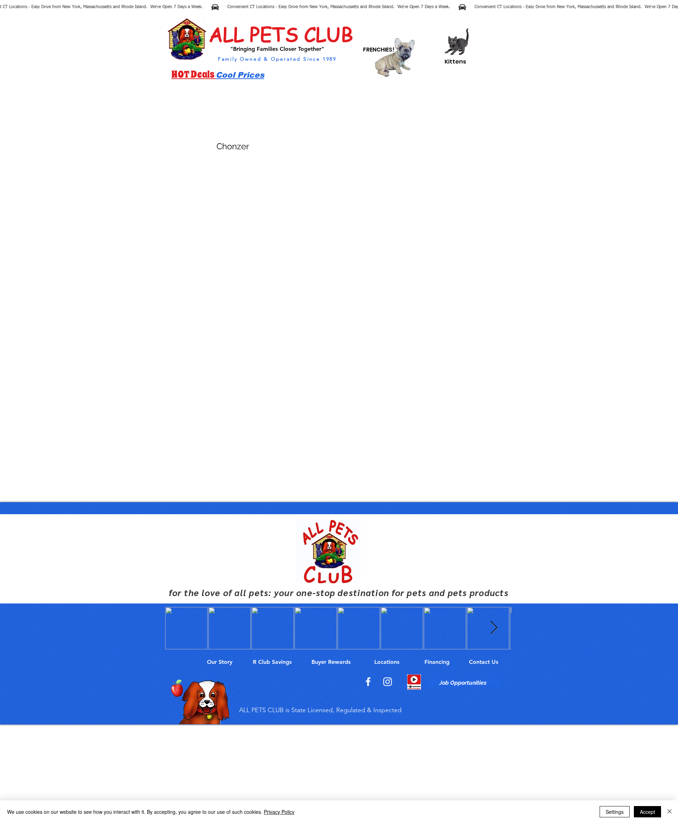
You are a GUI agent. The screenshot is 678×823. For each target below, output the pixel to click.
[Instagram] (387, 681)
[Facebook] (368, 681)
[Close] (669, 811)
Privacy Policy (279, 811)
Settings (615, 811)
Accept (647, 811)
